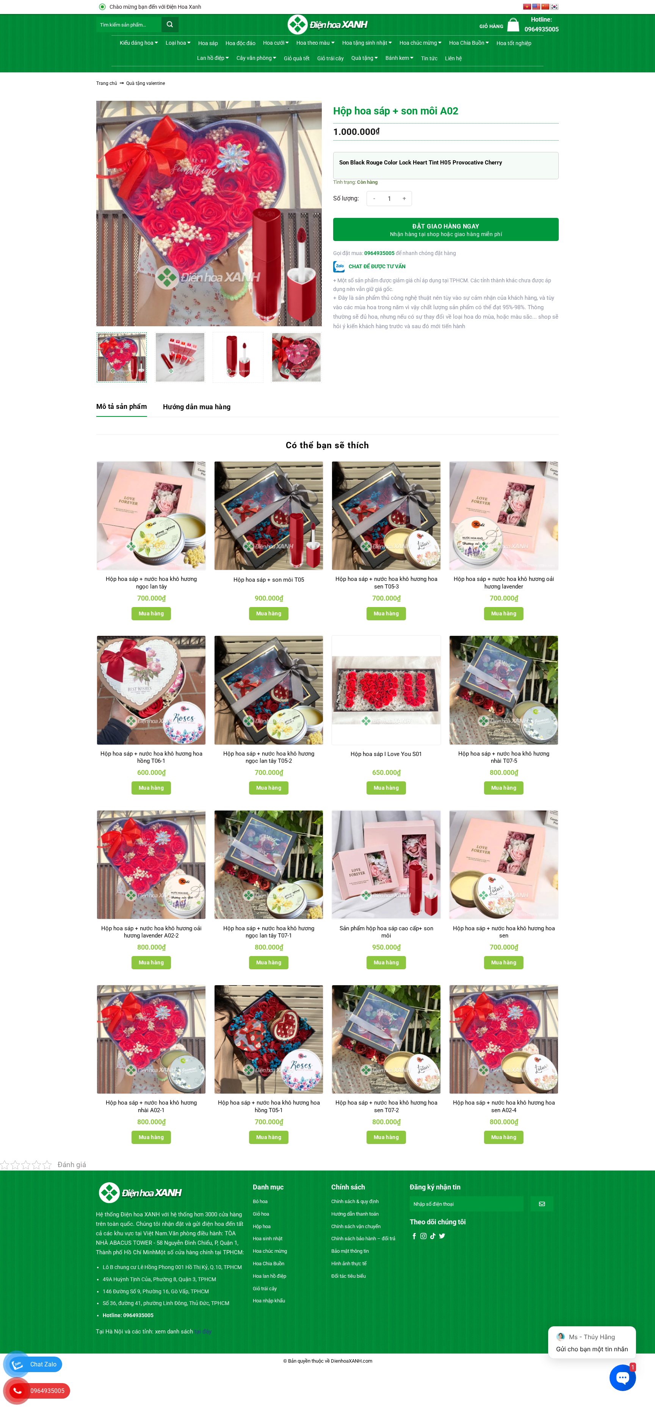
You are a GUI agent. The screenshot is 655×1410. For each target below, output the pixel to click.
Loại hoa (176, 43)
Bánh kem (397, 58)
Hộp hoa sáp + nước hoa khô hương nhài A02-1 (151, 1106)
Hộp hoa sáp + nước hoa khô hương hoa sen (504, 932)
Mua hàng (151, 613)
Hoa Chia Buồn (466, 43)
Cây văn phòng (254, 58)
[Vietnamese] (527, 7)
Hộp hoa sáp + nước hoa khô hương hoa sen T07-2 (386, 1106)
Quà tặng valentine (145, 83)
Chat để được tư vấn (377, 266)
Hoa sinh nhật (267, 1238)
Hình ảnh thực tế (349, 1263)
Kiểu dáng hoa (137, 43)
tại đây (203, 1331)
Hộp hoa (262, 1226)
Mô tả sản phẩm (121, 406)
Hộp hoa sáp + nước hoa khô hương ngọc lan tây (151, 583)
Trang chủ (106, 83)
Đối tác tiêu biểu (348, 1276)
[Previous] (110, 213)
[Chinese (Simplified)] (545, 7)
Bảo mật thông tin (350, 1251)
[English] (536, 7)
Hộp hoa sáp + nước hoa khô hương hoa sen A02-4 (504, 1106)
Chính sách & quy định (355, 1201)
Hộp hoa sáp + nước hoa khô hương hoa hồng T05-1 (269, 1106)
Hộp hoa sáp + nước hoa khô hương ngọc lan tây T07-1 (268, 932)
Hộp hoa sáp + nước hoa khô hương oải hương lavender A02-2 (151, 932)
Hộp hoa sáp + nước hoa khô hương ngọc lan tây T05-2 (268, 757)
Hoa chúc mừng (418, 43)
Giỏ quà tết (297, 58)
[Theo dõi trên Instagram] (423, 1236)
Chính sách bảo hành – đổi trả (363, 1238)
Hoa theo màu (313, 43)
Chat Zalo (43, 1364)
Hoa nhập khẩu (269, 1301)
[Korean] (554, 7)
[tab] (121, 407)
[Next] (308, 213)
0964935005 (379, 253)
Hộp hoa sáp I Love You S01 (386, 754)
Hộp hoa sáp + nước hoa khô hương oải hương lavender (504, 583)
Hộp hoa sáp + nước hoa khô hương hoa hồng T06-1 (151, 757)
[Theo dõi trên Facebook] (414, 1236)
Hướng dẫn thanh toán (355, 1214)
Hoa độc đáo (240, 43)
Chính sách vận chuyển (356, 1226)
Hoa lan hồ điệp (269, 1276)
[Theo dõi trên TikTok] (433, 1236)
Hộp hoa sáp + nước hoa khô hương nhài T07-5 (503, 757)
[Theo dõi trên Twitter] (442, 1236)
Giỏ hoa (261, 1214)
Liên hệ (453, 58)
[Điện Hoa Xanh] (327, 24)
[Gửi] (170, 24)
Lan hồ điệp (210, 58)
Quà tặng (362, 58)
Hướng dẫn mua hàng (196, 407)
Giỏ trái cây (330, 58)
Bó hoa (260, 1201)
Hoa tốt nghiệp (514, 43)
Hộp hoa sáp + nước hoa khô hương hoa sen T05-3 (386, 583)
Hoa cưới (273, 43)
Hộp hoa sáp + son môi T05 (268, 579)
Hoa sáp (208, 43)
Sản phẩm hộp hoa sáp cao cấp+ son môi (386, 932)
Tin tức (429, 58)
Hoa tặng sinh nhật (364, 43)
